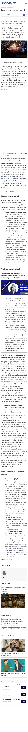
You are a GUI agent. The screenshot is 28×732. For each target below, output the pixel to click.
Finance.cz (3, 7)
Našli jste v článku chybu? (6, 559)
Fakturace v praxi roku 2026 (10, 693)
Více (24, 687)
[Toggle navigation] (26, 2)
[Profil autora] (4, 572)
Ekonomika (10, 7)
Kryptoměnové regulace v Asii (13, 529)
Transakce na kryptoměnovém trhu (14, 311)
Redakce (3, 15)
